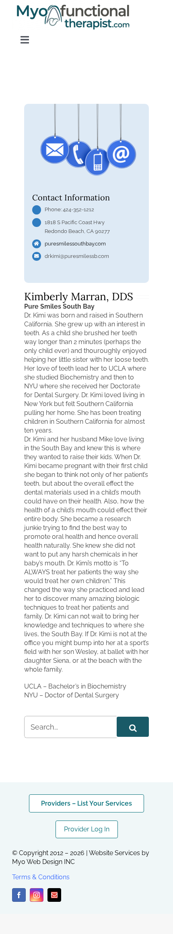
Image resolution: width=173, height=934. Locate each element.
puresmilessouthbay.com (75, 244)
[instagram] (36, 895)
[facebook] (19, 895)
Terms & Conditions (41, 877)
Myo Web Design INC (43, 862)
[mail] (54, 895)
